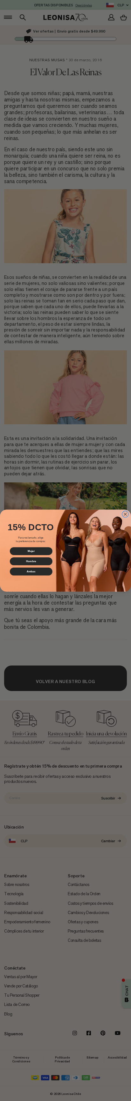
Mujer (31, 550)
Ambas (31, 571)
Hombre (31, 561)
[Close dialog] (125, 514)
